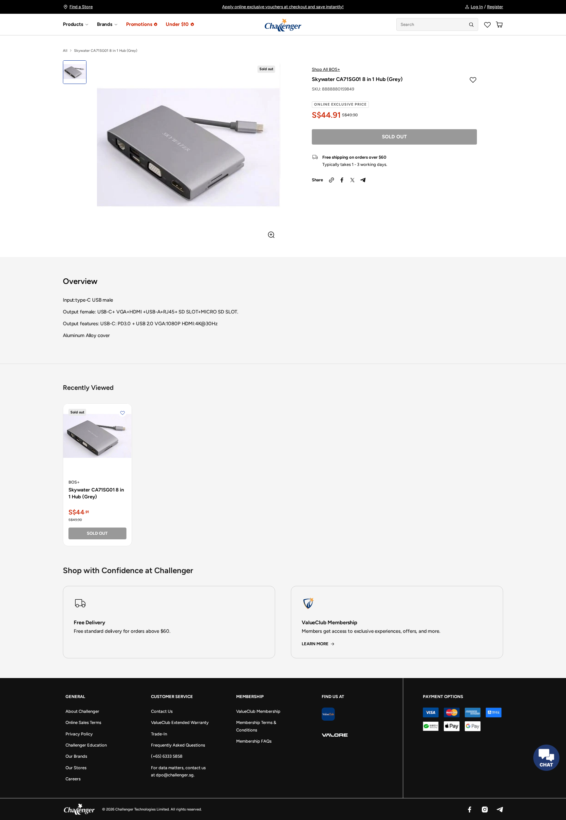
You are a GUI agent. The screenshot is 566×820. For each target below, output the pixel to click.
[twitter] (352, 180)
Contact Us (162, 711)
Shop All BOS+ (326, 69)
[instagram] (484, 809)
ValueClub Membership (258, 711)
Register (495, 6)
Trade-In (159, 733)
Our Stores (76, 767)
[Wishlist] (487, 25)
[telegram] (363, 180)
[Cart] (499, 25)
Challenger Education (86, 745)
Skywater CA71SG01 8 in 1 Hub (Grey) (96, 493)
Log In (477, 6)
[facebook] (342, 180)
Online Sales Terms (83, 722)
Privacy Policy (79, 733)
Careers (73, 778)
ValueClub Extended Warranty (180, 722)
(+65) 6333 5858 (166, 756)
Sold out (394, 137)
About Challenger (82, 711)
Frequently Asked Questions (178, 745)
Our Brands (76, 756)
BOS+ (74, 482)
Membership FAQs (254, 741)
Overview (80, 281)
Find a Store (81, 6)
